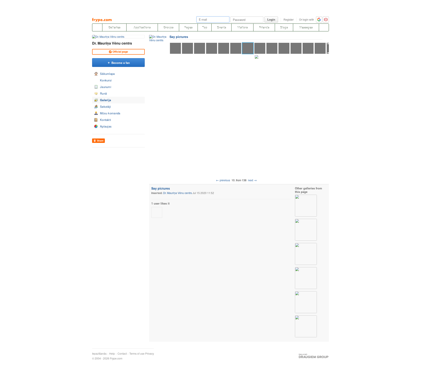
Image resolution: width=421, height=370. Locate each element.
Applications (142, 27)
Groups (168, 27)
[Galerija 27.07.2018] (306, 206)
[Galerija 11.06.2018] (306, 230)
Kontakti (105, 120)
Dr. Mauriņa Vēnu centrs (112, 43)
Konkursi (106, 80)
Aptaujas (106, 126)
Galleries (114, 27)
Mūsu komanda (110, 113)
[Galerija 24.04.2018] (306, 278)
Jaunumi (105, 87)
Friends (264, 27)
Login (271, 19)
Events (221, 27)
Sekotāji (105, 106)
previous (223, 180)
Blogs (284, 27)
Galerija (105, 100)
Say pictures (178, 36)
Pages (188, 27)
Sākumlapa (107, 74)
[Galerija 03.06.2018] (306, 254)
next (252, 180)
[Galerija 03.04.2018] (306, 302)
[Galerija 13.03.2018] (306, 326)
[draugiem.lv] (97, 27)
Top (204, 27)
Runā (103, 93)
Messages (306, 27)
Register (289, 19)
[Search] (324, 27)
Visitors (242, 27)
